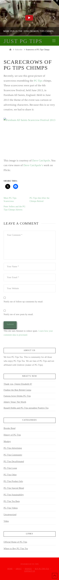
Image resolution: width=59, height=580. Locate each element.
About (19, 569)
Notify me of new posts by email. (19, 314)
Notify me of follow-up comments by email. (23, 301)
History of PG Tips (12, 435)
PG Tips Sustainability (14, 495)
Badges (28, 569)
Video (6, 521)
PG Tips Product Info (13, 481)
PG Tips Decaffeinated (14, 461)
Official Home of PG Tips (15, 542)
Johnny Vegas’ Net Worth (15, 402)
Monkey (7, 441)
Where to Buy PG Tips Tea (16, 548)
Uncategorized (10, 514)
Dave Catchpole (41, 160)
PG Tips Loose (10, 468)
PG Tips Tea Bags (12, 501)
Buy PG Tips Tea (42, 569)
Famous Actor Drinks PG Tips (17, 396)
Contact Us (29, 571)
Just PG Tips (23, 41)
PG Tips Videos (11, 508)
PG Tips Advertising (13, 448)
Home (10, 569)
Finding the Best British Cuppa (17, 390)
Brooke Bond (9, 428)
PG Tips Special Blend (14, 488)
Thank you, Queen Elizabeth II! (18, 384)
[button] (54, 41)
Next (52, 18)
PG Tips (38, 80)
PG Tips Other (10, 475)
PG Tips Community (13, 455)
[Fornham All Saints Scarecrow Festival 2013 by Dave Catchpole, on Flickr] (30, 135)
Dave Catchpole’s (33, 165)
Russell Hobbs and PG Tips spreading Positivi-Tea (26, 408)
